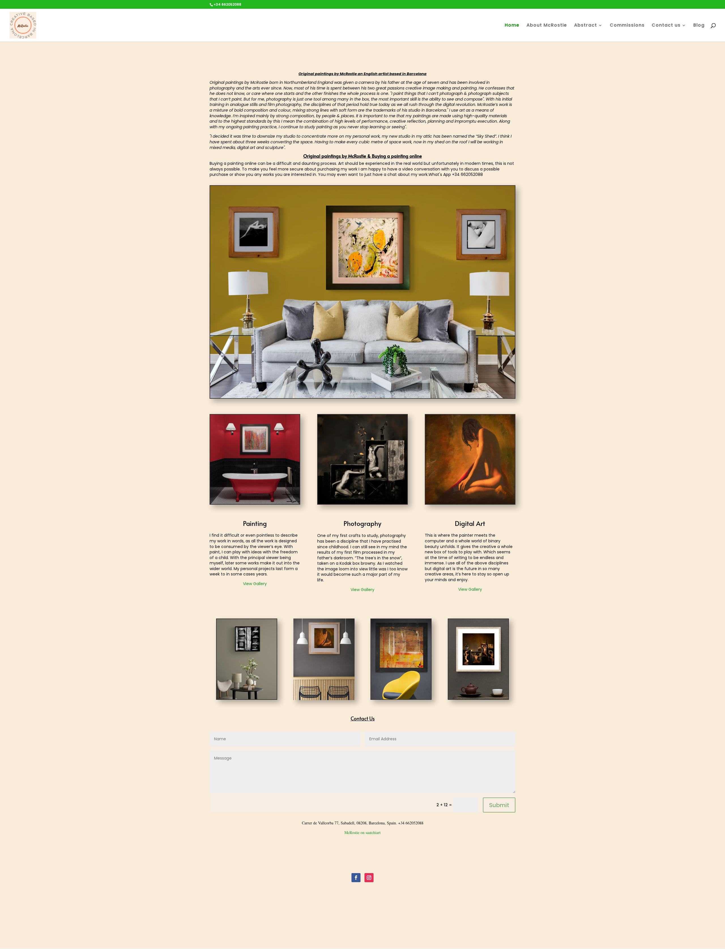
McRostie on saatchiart (362, 832)
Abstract (585, 25)
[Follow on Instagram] (369, 877)
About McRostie (546, 25)
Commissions (627, 25)
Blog (699, 25)
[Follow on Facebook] (356, 877)
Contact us (666, 25)
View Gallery (255, 584)
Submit (499, 805)
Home (512, 25)
